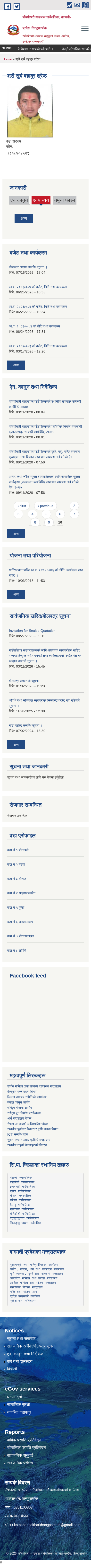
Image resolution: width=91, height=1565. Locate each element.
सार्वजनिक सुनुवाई (20, 1455)
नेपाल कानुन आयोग (18, 1102)
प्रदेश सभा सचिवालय (23, 1301)
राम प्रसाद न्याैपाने (16, 1516)
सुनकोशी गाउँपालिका (22, 1209)
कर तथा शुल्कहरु (20, 1361)
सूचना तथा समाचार (21, 1338)
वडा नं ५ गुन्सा (15, 907)
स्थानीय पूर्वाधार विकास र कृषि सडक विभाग (32, 1129)
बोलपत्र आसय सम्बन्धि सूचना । (28, 267)
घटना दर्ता (14, 1397)
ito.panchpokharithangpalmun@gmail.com (47, 1525)
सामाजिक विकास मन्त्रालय (26, 1287)
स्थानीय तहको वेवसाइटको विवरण (27, 1145)
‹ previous (45, 506)
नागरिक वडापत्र (19, 1412)
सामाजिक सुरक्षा (18, 1404)
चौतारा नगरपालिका (21, 1195)
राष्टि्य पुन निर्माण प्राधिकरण (24, 1113)
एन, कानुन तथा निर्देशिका (25, 1354)
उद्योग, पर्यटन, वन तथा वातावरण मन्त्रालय (37, 1269)
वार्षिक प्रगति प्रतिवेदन (24, 1440)
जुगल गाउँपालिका (20, 1191)
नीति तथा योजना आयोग (24, 1292)
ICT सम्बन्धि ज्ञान (17, 1134)
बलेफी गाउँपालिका (20, 1200)
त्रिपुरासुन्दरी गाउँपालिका (24, 1218)
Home (7, 59)
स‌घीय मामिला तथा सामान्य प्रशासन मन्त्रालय (34, 1086)
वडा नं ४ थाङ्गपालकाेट (21, 893)
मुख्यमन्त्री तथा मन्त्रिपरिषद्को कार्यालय (34, 1264)
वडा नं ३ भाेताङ (16, 879)
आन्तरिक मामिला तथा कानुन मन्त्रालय (33, 1278)
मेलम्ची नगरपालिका (21, 1177)
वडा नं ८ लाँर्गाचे (16, 950)
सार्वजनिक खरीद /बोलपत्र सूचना (31, 1346)
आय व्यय (41, 200)
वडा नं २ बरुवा (16, 864)
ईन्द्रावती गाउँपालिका (22, 1186)
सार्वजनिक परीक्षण (20, 1463)
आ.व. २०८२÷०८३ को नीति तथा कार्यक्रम (34, 326)
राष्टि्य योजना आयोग (19, 1108)
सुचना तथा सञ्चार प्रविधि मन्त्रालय (28, 1140)
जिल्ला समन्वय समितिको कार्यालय (27, 1097)
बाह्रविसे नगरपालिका (22, 1182)
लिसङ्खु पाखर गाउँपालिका (26, 1223)
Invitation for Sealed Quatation (32, 631)
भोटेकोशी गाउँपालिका (22, 1214)
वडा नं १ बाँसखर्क (17, 850)
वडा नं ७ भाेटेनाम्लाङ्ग (20, 936)
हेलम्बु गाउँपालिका (20, 1205)
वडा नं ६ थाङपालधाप (20, 922)
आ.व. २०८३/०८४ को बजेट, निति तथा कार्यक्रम (38, 287)
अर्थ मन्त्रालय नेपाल (19, 1118)
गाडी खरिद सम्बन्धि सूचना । (25, 725)
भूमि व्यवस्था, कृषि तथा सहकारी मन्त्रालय (36, 1274)
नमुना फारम (64, 200)
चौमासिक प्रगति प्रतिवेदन (26, 1447)
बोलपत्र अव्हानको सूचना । (25, 681)
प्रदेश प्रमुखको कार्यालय (25, 1296)
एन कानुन (19, 200)
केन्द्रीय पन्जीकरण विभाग (22, 1092)
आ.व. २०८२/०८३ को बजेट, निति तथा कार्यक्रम (38, 346)
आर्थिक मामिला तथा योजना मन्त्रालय (33, 1283)
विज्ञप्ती (12, 1369)
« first (21, 506)
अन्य (24, 218)
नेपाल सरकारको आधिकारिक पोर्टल (27, 1124)
